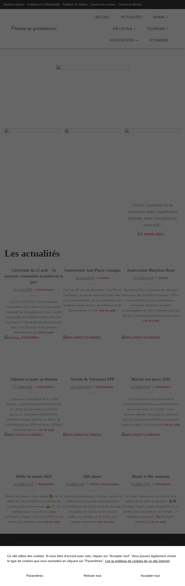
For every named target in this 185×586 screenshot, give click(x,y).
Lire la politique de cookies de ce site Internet (137, 561)
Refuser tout (92, 575)
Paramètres (34, 575)
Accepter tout (150, 575)
